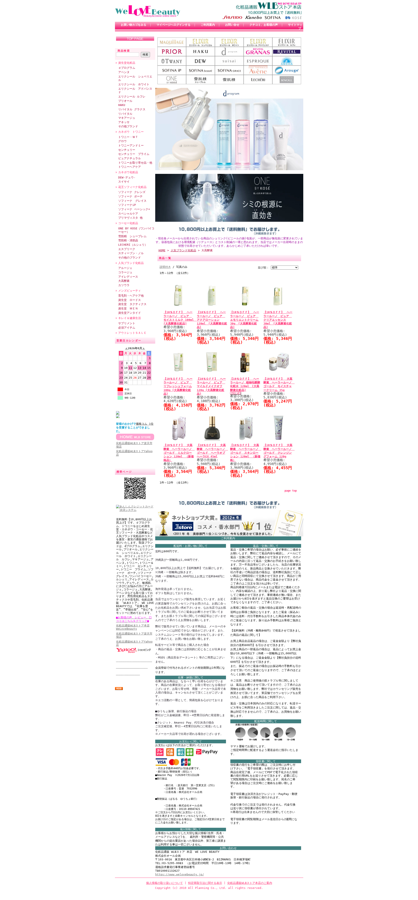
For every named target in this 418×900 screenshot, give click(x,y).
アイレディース (128, 276)
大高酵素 (124, 280)
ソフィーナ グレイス (132, 200)
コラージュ (125, 272)
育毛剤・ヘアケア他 (131, 295)
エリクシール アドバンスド (135, 90)
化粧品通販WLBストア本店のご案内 (249, 883)
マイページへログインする (173, 24)
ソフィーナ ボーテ (130, 196)
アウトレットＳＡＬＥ (132, 332)
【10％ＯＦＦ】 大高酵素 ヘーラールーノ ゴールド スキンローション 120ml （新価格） (245, 452)
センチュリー (126, 149)
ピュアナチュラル (129, 158)
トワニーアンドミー (131, 145)
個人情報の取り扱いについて (164, 883)
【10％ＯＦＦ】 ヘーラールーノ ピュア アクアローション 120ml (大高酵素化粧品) (212, 320)
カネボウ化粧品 (128, 172)
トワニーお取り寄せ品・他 (135, 162)
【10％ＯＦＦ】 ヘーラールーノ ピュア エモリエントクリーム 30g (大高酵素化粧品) (244, 320)
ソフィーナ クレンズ (131, 192)
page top (291, 490)
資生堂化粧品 (126, 62)
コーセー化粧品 (128, 223)
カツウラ (124, 285)
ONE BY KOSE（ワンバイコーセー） (136, 230)
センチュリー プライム (133, 154)
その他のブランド (129, 257)
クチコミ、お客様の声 (263, 24)
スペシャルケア (128, 213)
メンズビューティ (129, 290)
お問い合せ (232, 24)
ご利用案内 (208, 24)
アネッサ (124, 122)
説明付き (165, 267)
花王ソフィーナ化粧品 (133, 187)
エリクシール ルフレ (131, 96)
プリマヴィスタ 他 (130, 217)
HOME (161, 250)
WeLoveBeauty (133, 627)
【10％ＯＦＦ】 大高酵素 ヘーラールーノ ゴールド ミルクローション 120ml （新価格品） (179, 452)
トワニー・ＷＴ (128, 137)
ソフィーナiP (127, 205)
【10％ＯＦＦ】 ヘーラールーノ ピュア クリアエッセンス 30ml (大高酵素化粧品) (277, 320)
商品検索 (124, 50)
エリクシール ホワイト (133, 84)
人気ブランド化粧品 (131, 263)
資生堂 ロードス (129, 300)
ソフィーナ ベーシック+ (134, 209)
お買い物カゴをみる (133, 24)
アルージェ (125, 268)
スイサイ (124, 181)
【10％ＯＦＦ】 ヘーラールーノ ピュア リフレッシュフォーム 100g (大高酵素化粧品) (177, 386)
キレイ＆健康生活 (129, 318)
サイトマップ (295, 26)
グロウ (122, 141)
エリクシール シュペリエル (135, 78)
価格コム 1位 (144, 423)
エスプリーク (126, 249)
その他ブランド (128, 126)
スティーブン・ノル (131, 253)
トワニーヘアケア (129, 166)
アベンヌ (124, 72)
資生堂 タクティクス (132, 304)
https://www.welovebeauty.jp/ (179, 874)
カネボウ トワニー (131, 131)
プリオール (125, 100)
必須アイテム (126, 327)
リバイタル (125, 113)
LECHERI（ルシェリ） (132, 244)
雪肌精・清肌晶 (128, 240)
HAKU (121, 105)
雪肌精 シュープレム (132, 236)
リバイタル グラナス (131, 109)
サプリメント (126, 323)
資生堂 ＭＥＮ (128, 308)
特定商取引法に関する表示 (205, 883)
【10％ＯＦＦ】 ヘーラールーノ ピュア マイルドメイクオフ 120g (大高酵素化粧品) (211, 386)
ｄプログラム (126, 67)
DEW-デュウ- (126, 177)
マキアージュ (126, 117)
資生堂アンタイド (129, 312)
